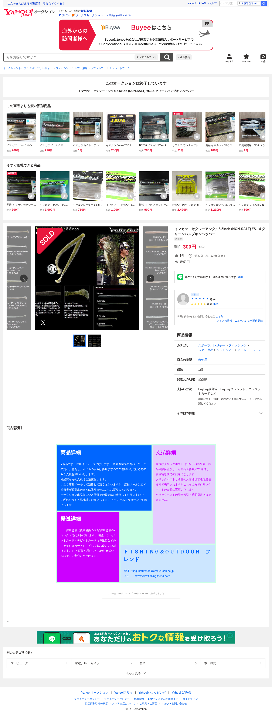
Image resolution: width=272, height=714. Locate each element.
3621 (216, 304)
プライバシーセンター (116, 698)
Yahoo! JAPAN (197, 3)
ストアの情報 (224, 320)
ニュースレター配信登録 (249, 320)
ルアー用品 (81, 68)
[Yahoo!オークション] (30, 10)
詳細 (240, 277)
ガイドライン (190, 698)
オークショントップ (14, 68)
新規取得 (86, 11)
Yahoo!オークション (94, 692)
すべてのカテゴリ (146, 57)
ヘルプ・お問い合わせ (174, 703)
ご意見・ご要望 (148, 703)
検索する (166, 57)
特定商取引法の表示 (96, 703)
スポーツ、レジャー (41, 68)
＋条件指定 (183, 57)
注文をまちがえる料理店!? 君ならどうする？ (36, 3)
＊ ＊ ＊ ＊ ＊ (200, 299)
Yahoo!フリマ (123, 692)
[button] (219, 413)
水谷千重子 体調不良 (251, 3)
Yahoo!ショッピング (152, 692)
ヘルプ (212, 3)
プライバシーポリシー (87, 698)
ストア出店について (123, 703)
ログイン (64, 15)
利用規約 (139, 698)
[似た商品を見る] (43, 322)
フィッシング (63, 68)
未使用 (202, 359)
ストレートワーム (119, 68)
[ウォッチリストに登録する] (31, 136)
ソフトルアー (98, 68)
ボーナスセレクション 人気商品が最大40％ (103, 15)
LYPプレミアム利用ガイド (163, 698)
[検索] (264, 3)
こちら (219, 316)
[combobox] (69, 57)
